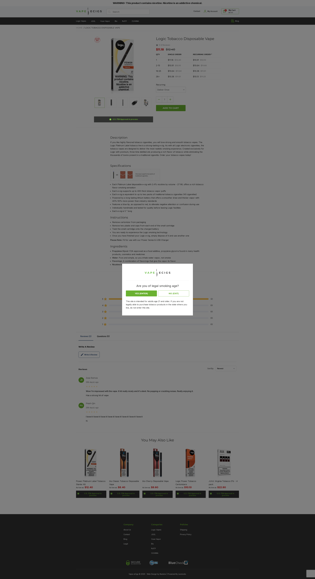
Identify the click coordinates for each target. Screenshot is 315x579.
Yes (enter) (141, 293)
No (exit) (174, 293)
